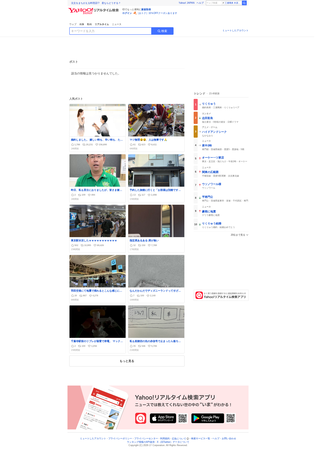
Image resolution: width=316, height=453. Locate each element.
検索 (164, 31)
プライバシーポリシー (120, 438)
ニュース (116, 24)
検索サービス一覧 (200, 438)
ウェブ (72, 24)
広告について (179, 438)
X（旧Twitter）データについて (173, 442)
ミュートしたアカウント (235, 30)
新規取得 (146, 9)
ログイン (127, 13)
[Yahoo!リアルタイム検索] (94, 9)
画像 (81, 24)
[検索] (244, 3)
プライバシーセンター (146, 438)
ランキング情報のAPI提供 (141, 442)
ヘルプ (200, 2)
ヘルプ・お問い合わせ (224, 438)
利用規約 (165, 438)
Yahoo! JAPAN (186, 2)
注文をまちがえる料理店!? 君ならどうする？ (96, 3)
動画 (89, 24)
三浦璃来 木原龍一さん (233, 3)
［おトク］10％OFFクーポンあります (157, 13)
